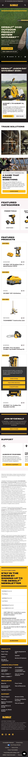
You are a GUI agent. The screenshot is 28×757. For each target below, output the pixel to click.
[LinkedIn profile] (13, 734)
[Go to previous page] (2, 57)
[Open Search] (25, 5)
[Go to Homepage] (14, 5)
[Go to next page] (21, 57)
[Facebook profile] (2, 734)
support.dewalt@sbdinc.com (17, 634)
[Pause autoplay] (25, 57)
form (3, 634)
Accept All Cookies (14, 386)
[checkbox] (2, 613)
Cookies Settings (14, 378)
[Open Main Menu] (2, 5)
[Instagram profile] (6, 734)
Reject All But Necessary (14, 382)
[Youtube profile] (9, 734)
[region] (14, 144)
